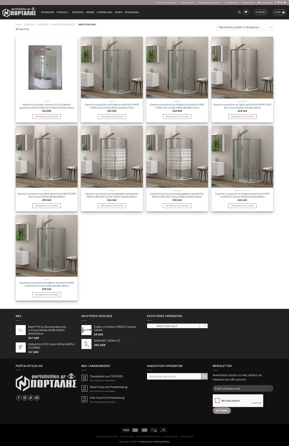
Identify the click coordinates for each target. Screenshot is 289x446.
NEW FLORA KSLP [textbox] (176, 326)
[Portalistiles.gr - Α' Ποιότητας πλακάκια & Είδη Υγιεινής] (19, 12)
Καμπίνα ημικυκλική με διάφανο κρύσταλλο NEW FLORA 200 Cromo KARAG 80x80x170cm (177, 106)
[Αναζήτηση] (239, 12)
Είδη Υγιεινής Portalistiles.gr (107, 397)
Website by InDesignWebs (155, 441)
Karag (19, 24)
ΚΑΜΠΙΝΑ (29, 24)
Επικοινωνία (248, 2)
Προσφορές (47, 12)
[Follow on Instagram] (278, 2)
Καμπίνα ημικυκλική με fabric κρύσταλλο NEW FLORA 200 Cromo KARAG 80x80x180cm (47, 195)
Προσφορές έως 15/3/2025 (106, 376)
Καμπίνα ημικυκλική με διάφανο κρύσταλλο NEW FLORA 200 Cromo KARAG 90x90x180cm (242, 195)
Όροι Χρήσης (187, 2)
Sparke (90, 12)
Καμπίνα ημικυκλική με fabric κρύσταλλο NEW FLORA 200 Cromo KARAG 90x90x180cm (242, 106)
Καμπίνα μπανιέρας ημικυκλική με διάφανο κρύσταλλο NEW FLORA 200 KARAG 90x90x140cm (46, 106)
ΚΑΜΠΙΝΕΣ (42, 24)
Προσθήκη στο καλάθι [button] (46, 116)
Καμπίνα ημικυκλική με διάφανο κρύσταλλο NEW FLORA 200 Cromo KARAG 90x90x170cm (112, 106)
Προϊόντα (78, 12)
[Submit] (204, 376)
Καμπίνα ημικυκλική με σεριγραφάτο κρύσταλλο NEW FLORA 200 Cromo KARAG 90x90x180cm (112, 195)
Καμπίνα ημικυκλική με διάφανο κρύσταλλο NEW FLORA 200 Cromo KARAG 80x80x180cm (47, 284)
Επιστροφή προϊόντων (209, 2)
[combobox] (177, 326)
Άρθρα (118, 12)
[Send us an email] (285, 2)
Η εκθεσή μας (231, 2)
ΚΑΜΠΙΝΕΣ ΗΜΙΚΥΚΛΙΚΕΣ (63, 24)
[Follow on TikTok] (282, 2)
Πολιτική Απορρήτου (166, 2)
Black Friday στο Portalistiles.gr (109, 387)
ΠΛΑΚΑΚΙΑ (62, 12)
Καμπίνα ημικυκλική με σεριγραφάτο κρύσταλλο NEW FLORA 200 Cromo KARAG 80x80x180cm (177, 195)
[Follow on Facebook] (275, 2)
